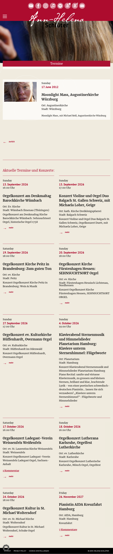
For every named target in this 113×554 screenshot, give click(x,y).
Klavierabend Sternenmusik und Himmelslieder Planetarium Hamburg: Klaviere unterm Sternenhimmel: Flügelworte (82, 344)
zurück (9, 141)
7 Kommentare (68, 529)
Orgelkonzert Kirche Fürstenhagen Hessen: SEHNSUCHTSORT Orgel (78, 268)
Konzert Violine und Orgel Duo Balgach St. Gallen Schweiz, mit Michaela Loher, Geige (84, 200)
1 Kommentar (11, 470)
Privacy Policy (20, 551)
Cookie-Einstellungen (39, 551)
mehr (8, 227)
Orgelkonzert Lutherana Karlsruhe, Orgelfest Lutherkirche (78, 442)
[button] (6, 548)
